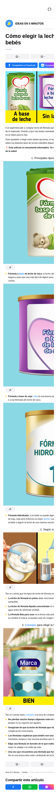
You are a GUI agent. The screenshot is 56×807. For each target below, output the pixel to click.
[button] (17, 56)
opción (46, 519)
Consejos (30, 624)
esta (35, 396)
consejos (29, 715)
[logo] (24, 23)
